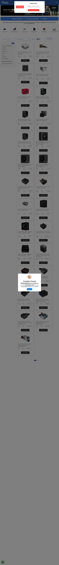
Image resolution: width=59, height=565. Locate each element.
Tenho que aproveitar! (33, 10)
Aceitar (29, 289)
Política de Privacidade (32, 286)
